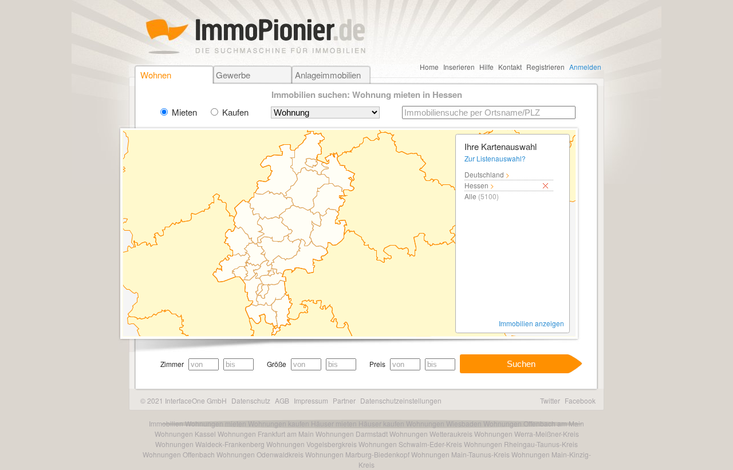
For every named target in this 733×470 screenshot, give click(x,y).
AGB (282, 400)
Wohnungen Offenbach (179, 454)
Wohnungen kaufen (278, 423)
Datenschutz (250, 400)
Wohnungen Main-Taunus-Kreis (460, 454)
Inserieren (459, 67)
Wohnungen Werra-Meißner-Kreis (526, 434)
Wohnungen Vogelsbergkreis (311, 444)
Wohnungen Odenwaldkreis (260, 454)
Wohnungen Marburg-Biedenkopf (357, 454)
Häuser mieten (334, 423)
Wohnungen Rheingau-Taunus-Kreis (521, 444)
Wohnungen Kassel (185, 434)
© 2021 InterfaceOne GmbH (183, 400)
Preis (377, 364)
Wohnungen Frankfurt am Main (266, 434)
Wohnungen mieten (215, 423)
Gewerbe (233, 75)
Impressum (311, 400)
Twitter (550, 400)
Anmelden (585, 67)
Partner (344, 400)
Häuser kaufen (381, 423)
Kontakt (510, 67)
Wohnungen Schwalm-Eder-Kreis (410, 444)
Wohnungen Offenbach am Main (533, 423)
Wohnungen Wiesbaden (444, 423)
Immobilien (166, 423)
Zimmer (172, 364)
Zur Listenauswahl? (495, 158)
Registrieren (545, 67)
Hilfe (486, 67)
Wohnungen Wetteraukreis (430, 434)
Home (429, 67)
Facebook (580, 400)
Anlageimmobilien (328, 75)
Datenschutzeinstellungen (401, 400)
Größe (276, 364)
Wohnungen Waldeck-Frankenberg (210, 444)
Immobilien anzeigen (531, 323)
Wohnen (155, 75)
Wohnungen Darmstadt (352, 434)
